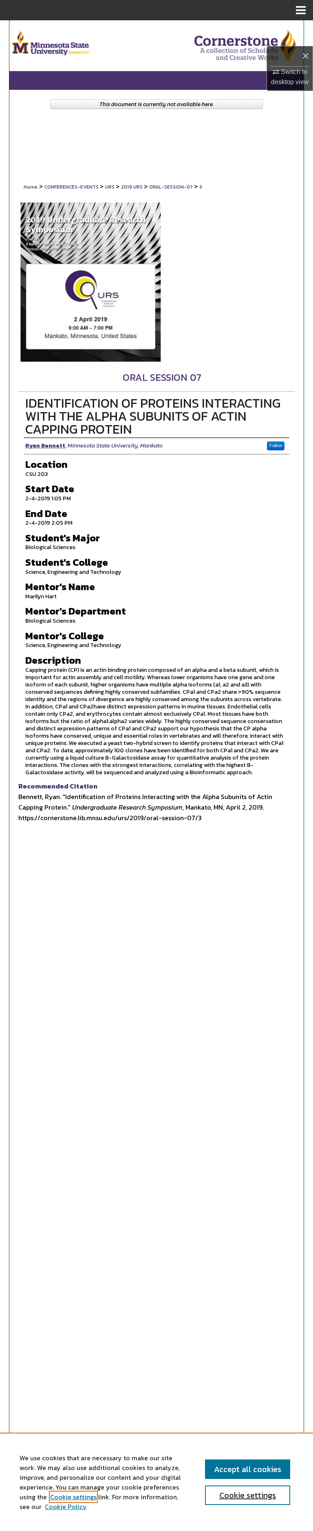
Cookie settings (73, 1497)
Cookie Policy (66, 1506)
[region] (156, 1482)
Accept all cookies (247, 1469)
